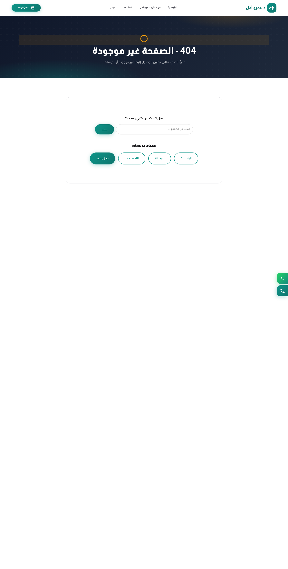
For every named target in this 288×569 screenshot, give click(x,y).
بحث (104, 129)
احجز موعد (23, 7)
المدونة (159, 158)
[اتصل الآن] (282, 290)
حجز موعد (103, 158)
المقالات (127, 7)
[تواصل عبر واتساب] (282, 278)
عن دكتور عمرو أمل (150, 7)
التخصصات (132, 158)
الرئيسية (172, 7)
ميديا (112, 7)
